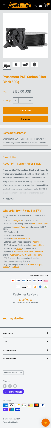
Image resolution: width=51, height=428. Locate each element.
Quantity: (7, 100)
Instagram (17, 220)
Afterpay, (39, 264)
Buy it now (25, 119)
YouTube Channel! (40, 223)
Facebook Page (18, 227)
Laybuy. (16, 266)
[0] (46, 5)
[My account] (40, 5)
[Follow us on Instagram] (10, 386)
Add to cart (25, 110)
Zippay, (31, 264)
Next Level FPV (36, 251)
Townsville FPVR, (21, 251)
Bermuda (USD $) (10, 372)
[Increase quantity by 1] (30, 100)
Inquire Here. (38, 245)
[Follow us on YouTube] (15, 386)
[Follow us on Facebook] (5, 386)
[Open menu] (4, 5)
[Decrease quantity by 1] (15, 100)
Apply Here (37, 242)
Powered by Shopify (10, 422)
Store (19, 248)
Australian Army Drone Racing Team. (26, 255)
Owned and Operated (20, 238)
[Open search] (35, 5)
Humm (6, 266)
